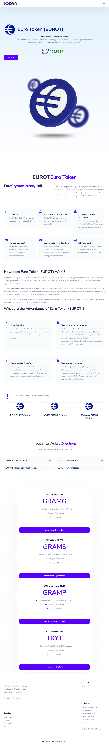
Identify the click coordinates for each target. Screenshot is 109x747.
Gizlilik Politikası (87, 717)
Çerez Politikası (87, 710)
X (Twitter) (8, 717)
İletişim (84, 690)
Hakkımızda (85, 687)
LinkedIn (7, 720)
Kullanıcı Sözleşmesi (89, 707)
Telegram (7, 723)
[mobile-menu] (103, 3)
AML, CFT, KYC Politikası (90, 729)
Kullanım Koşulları (88, 714)
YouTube (7, 727)
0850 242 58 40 (13, 698)
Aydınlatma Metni (88, 720)
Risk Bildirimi (86, 723)
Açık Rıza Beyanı (87, 726)
